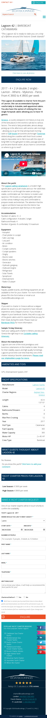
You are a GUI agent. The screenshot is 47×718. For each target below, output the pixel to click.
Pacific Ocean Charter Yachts (14, 643)
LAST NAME (6, 553)
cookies (20, 716)
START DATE (6, 526)
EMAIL (4, 563)
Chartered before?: (8, 597)
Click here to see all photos (23, 73)
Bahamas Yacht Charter (15, 658)
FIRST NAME (6, 544)
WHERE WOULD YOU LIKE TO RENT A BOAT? (17, 517)
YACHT (3, 513)
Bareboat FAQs (8, 322)
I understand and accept (31, 716)
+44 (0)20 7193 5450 (26, 696)
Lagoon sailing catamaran (16, 186)
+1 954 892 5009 (29, 702)
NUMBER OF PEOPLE (8, 535)
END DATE (28, 526)
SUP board (12, 133)
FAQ (36, 708)
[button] (4, 55)
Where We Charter (13, 663)
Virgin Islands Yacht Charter (13, 654)
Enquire (39, 2)
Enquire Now (23, 79)
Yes (20, 597)
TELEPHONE (6, 572)
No (27, 597)
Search (35, 14)
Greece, (4, 120)
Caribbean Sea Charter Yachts (15, 634)
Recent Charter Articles (15, 651)
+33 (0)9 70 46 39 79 (28, 699)
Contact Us (6, 2)
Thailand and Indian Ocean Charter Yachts (14, 648)
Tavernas (41, 133)
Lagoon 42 (40, 388)
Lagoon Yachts (39, 384)
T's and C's (29, 708)
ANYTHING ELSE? (7, 581)
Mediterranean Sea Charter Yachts (14, 639)
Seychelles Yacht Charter (15, 660)
